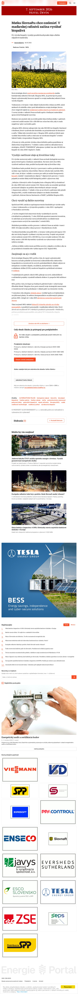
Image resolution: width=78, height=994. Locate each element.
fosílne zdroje (36, 400)
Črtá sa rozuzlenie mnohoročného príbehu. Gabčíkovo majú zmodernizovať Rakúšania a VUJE (32, 652)
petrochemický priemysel (56, 400)
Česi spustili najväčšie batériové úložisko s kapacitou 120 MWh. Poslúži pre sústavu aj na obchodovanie (35, 661)
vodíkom (16, 271)
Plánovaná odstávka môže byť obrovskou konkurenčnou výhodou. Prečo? (26, 640)
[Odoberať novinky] (74, 677)
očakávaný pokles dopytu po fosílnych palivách (47, 110)
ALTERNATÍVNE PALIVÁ (27, 398)
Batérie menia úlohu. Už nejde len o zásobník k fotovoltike (22, 632)
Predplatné (62, 3)
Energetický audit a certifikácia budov (20, 737)
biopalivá (15, 400)
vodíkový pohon (34, 404)
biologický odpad (43, 398)
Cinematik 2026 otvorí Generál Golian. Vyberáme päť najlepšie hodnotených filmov (29, 665)
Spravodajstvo (19, 43)
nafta (44, 400)
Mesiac (73, 625)
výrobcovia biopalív (48, 404)
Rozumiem (68, 987)
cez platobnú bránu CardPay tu (34, 387)
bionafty (15, 176)
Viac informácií (22, 991)
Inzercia (35, 981)
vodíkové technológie (19, 404)
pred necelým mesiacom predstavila (41, 93)
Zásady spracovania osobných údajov (12, 981)
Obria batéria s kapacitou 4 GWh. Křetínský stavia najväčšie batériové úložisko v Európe (30, 628)
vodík (63, 402)
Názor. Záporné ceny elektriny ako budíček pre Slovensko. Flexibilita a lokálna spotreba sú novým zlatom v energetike (39, 656)
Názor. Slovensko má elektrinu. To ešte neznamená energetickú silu (25, 636)
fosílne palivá (24, 400)
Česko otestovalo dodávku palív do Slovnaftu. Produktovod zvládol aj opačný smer (29, 648)
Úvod (4, 3)
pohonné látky (17, 402)
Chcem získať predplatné (24, 360)
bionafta (54, 398)
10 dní (66, 625)
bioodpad (61, 398)
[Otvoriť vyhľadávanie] (70, 3)
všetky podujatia (39, 749)
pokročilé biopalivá (30, 402)
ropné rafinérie (43, 402)
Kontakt (41, 981)
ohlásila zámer (36, 293)
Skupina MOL (55, 402)
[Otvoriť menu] (74, 3)
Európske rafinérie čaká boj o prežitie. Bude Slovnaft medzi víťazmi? (25, 644)
